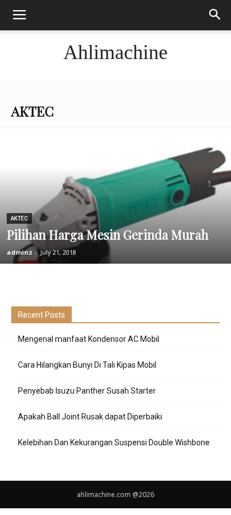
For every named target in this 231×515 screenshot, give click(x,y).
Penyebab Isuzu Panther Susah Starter (87, 390)
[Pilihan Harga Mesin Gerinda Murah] (115, 216)
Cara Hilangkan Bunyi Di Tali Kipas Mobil (87, 364)
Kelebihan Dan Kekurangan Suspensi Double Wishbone (114, 442)
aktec (19, 218)
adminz (20, 252)
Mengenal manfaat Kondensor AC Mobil (88, 339)
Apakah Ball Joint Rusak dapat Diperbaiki (90, 416)
